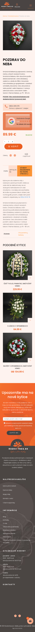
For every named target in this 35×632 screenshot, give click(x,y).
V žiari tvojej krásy (9, 503)
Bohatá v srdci (8, 498)
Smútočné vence (13, 16)
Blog (4, 517)
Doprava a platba (9, 530)
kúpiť (15, 146)
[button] (17, 5)
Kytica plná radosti (9, 486)
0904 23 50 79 (25, 197)
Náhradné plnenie (9, 533)
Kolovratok (18, 628)
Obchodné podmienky (11, 527)
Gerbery (21, 235)
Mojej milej (6, 494)
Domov (5, 16)
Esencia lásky (7, 490)
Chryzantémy (23, 233)
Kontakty (6, 520)
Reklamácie (7, 537)
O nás (5, 523)
